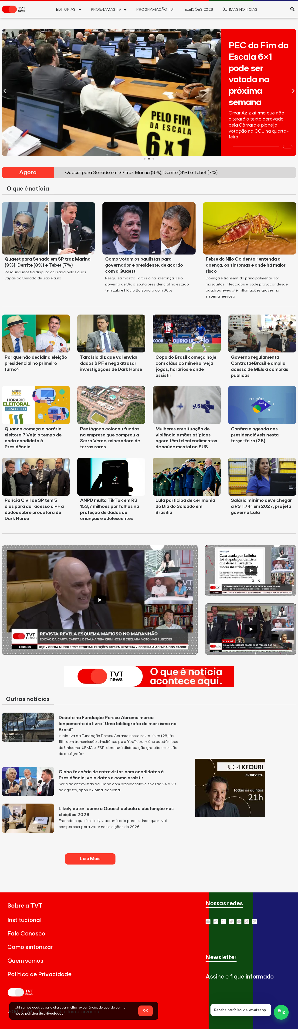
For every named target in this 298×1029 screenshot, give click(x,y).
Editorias (65, 9)
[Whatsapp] (215, 921)
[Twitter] (231, 921)
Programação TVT (155, 9)
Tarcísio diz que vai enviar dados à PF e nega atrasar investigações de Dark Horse (111, 363)
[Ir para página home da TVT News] (149, 685)
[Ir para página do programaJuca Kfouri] (230, 815)
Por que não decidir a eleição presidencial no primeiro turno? (36, 363)
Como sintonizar (30, 947)
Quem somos (25, 961)
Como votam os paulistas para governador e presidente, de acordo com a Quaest (144, 265)
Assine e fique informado (240, 977)
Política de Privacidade (39, 974)
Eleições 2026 (199, 9)
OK (145, 1010)
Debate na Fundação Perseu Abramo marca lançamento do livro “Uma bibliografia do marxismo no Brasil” (117, 723)
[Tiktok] (246, 921)
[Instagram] (223, 921)
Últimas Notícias (240, 9)
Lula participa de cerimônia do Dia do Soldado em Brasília (185, 506)
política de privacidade (44, 1013)
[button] (292, 9)
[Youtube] (208, 921)
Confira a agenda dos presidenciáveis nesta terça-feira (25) (255, 435)
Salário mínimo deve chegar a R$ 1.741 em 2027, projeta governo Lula (261, 506)
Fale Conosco (26, 934)
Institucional (24, 920)
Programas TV (106, 9)
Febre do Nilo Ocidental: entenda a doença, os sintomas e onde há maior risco (246, 265)
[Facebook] (239, 921)
